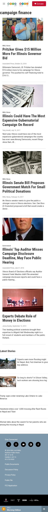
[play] (3, 509)
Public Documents (12, 464)
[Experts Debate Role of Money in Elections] (22, 300)
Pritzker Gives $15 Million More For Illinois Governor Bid (21, 53)
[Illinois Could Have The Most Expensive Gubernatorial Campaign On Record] (22, 96)
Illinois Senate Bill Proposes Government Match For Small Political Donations (23, 187)
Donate (40, 4)
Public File (9, 480)
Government (6, 246)
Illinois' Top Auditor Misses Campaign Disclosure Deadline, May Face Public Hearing (22, 255)
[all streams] (44, 509)
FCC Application (11, 486)
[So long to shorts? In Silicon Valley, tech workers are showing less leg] (8, 381)
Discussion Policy (11, 470)
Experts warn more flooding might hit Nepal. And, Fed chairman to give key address (32, 362)
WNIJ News (6, 46)
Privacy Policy (10, 475)
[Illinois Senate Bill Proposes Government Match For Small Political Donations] (22, 162)
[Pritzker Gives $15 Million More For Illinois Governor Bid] (22, 29)
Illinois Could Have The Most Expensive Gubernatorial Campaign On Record (23, 120)
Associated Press (8, 64)
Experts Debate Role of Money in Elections (19, 318)
